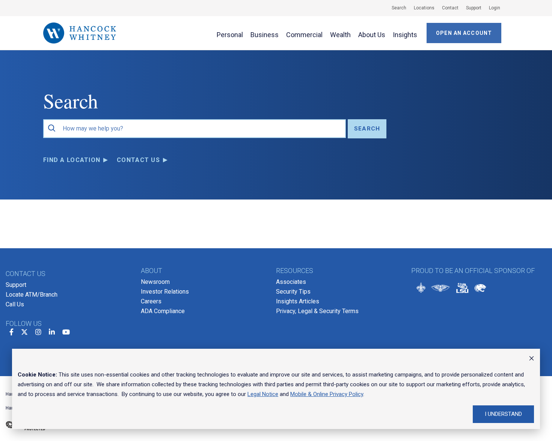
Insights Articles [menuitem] (297, 301)
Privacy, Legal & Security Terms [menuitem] (317, 311)
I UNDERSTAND (503, 414)
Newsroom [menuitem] (155, 281)
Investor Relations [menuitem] (165, 291)
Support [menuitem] (16, 284)
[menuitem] (395, 8)
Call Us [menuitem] (15, 304)
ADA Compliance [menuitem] (163, 311)
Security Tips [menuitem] (293, 291)
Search (367, 128)
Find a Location (71, 160)
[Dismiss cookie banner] (531, 359)
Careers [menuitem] (151, 301)
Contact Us (138, 160)
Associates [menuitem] (291, 281)
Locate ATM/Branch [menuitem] (31, 294)
